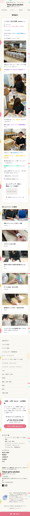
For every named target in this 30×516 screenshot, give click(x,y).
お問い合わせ (6, 506)
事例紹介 (21, 10)
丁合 (3, 370)
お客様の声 (5, 457)
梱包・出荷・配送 (6, 381)
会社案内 (4, 459)
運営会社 (12, 506)
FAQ (3, 461)
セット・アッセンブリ (8, 355)
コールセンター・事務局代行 (9, 351)
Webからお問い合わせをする (15, 426)
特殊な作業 (5, 393)
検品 (3, 385)
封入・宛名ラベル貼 (7, 374)
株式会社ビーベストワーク (18, 501)
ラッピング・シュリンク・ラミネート (12, 366)
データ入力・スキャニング (9, 363)
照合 (3, 389)
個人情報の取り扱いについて (20, 506)
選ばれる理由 (4, 10)
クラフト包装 (5, 348)
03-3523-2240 (16, 420)
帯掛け (4, 378)
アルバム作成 (5, 344)
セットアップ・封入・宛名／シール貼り (14, 26)
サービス (12, 10)
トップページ (5, 450)
